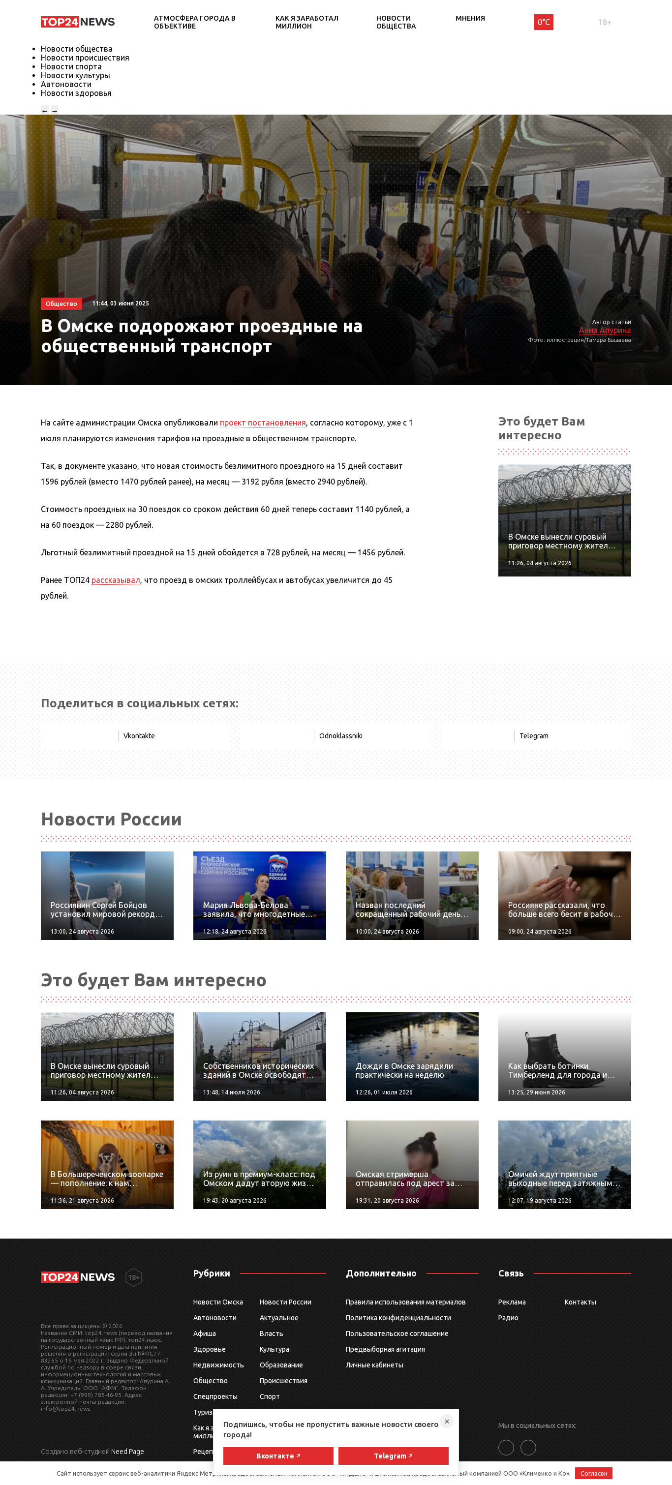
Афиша (204, 1333)
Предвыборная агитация (385, 1349)
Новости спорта (71, 66)
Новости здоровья (76, 93)
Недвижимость (218, 1365)
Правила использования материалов (406, 1302)
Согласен (594, 1473)
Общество (210, 1381)
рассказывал (116, 580)
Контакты (580, 1302)
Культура (274, 1349)
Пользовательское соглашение (397, 1333)
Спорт (270, 1396)
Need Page (127, 1451)
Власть (271, 1333)
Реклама (512, 1302)
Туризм (205, 1412)
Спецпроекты (215, 1396)
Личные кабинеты (374, 1365)
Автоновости (66, 84)
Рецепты (207, 1451)
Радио (508, 1318)
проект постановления (263, 422)
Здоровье (209, 1349)
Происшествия (283, 1381)
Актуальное (279, 1318)
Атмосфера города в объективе (195, 22)
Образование (281, 1365)
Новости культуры (75, 75)
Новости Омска (218, 1302)
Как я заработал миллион (306, 22)
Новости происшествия (85, 57)
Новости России (285, 1302)
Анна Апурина (605, 330)
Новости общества (396, 22)
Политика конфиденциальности (398, 1318)
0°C (544, 22)
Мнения (470, 18)
